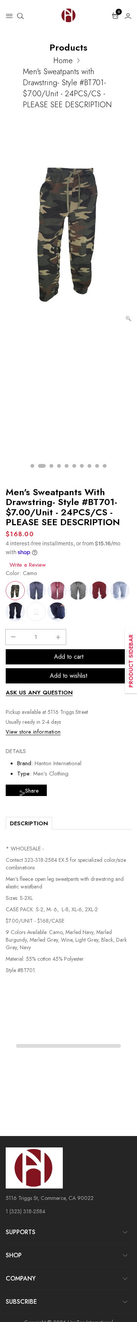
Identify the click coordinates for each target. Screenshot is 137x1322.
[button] (9, 15)
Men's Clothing (50, 773)
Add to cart (68, 656)
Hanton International (58, 763)
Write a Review (28, 565)
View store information (33, 732)
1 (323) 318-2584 (25, 1211)
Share (32, 791)
